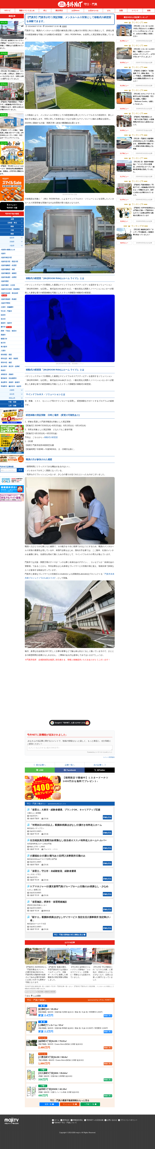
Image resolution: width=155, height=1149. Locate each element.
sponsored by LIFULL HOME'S (99, 1000)
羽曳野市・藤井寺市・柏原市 (11, 386)
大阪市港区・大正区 (8, 285)
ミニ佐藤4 (37, 996)
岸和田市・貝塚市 (7, 374)
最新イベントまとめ (27, 10)
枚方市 (3, 343)
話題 (121, 10)
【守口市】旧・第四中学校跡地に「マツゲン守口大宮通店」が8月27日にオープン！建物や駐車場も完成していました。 (144, 167)
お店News (75, 10)
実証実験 (40, 992)
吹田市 (3, 315)
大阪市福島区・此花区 (9, 265)
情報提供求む (78, 1120)
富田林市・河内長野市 (9, 378)
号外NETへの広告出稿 (94, 1120)
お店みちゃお (93, 10)
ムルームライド (31, 992)
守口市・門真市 (6, 311)
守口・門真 (90, 4)
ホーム (56, 1120)
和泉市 (3, 370)
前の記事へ (41, 765)
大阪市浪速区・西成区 (9, 299)
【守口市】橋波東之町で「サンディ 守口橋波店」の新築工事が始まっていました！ (143, 232)
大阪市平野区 (5, 303)
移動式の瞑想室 (51, 437)
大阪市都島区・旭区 (8, 269)
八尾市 (3, 351)
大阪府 (64, 26)
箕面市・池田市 (6, 323)
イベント (135, 10)
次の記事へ (98, 765)
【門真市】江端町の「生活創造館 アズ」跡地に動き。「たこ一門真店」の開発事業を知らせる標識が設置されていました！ (143, 76)
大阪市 (3, 253)
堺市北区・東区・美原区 (9, 358)
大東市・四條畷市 (7, 307)
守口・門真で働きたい (36, 804)
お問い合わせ (112, 1120)
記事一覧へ (70, 765)
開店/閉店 (59, 10)
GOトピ (7, 10)
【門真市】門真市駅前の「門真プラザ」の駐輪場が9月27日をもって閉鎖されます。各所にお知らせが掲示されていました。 (144, 190)
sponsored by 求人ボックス (57, 804)
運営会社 (66, 1120)
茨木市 (3, 319)
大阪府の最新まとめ (8, 250)
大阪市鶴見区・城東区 (9, 273)
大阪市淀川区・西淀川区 (9, 261)
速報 (149, 10)
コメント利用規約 (109, 757)
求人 (45, 10)
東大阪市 (4, 347)
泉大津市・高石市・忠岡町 (10, 366)
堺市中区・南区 (6, 362)
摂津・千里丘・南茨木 (9, 331)
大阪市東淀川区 (6, 257)
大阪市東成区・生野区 (9, 277)
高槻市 (3, 335)
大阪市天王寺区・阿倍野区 (10, 289)
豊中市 (6, 327)
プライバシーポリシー (128, 1120)
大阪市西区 (5, 281)
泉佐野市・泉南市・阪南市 (10, 382)
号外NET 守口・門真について (65, 1123)
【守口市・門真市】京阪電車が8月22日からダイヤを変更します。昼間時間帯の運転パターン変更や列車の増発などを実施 (144, 144)
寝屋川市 (4, 339)
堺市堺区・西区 (6, 355)
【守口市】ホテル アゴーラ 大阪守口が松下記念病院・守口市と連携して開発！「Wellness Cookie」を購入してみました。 (144, 99)
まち (109, 10)
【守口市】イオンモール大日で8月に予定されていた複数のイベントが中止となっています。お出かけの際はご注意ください (143, 31)
